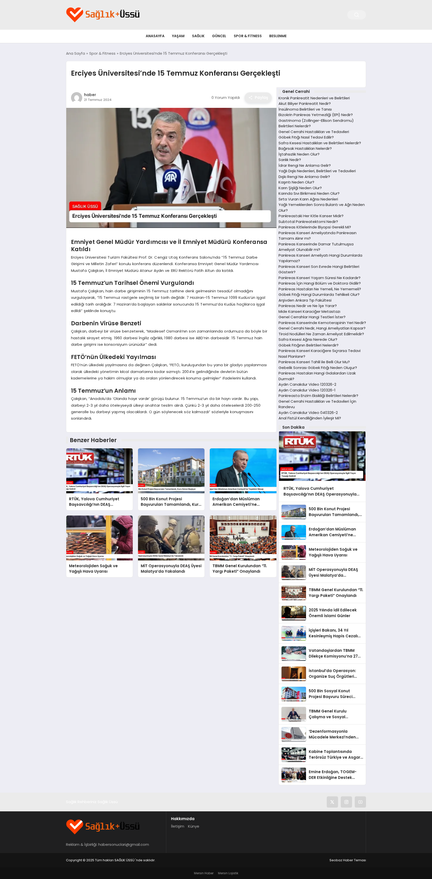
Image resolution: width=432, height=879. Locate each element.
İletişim (177, 826)
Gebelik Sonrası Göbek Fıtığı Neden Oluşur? (317, 367)
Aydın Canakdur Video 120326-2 (307, 384)
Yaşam (178, 35)
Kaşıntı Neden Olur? (296, 182)
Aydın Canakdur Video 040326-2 (308, 412)
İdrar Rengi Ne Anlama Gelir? (304, 165)
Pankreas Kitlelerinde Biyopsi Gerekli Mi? (314, 227)
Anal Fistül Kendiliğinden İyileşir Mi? (309, 418)
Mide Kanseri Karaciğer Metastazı (309, 311)
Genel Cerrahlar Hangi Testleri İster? (312, 317)
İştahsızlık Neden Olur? (299, 154)
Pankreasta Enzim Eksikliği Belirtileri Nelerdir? (318, 395)
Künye (193, 826)
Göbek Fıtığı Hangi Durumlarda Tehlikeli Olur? (319, 294)
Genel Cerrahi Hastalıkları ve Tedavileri (313, 131)
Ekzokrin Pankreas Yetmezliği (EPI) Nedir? (315, 114)
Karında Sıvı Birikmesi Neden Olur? (309, 193)
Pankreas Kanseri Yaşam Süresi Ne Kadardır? (319, 277)
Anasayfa (155, 35)
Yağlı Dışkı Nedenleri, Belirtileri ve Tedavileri (317, 171)
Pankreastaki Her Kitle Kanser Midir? (311, 215)
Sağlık (198, 35)
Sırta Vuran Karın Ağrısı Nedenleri (308, 199)
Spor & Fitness (248, 35)
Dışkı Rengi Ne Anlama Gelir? (304, 176)
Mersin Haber (204, 873)
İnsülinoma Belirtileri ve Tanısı (305, 109)
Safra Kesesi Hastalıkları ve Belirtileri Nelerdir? (319, 143)
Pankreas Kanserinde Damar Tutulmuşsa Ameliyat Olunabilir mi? (316, 246)
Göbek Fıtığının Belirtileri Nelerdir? (308, 345)
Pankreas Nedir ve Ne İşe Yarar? (307, 305)
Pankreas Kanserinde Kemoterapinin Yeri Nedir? (322, 322)
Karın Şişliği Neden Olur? (300, 187)
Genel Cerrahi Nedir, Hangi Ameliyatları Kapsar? (322, 328)
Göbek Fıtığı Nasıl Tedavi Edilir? (306, 137)
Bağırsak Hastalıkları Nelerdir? (305, 148)
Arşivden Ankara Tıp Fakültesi (305, 300)
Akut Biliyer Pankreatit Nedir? (304, 103)
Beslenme (277, 35)
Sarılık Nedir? (289, 159)
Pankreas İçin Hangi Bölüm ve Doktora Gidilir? (319, 283)
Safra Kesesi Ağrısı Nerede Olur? (307, 339)
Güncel (219, 35)
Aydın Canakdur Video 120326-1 (307, 390)
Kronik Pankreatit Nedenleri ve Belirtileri (314, 98)
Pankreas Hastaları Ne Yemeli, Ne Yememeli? (319, 289)
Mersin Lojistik (228, 873)
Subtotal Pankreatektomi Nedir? (308, 221)
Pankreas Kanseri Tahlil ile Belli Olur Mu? (314, 361)
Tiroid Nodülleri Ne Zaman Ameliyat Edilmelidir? (321, 334)
